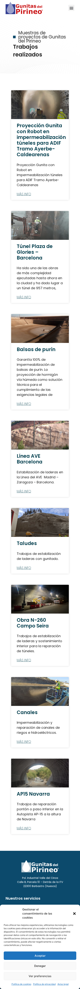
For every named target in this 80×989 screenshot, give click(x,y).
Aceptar (40, 955)
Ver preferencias (40, 976)
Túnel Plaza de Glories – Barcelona (35, 252)
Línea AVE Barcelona (29, 459)
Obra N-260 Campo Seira (33, 623)
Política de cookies (21, 984)
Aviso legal (63, 984)
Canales (27, 712)
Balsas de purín (36, 349)
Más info (24, 194)
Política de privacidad (44, 984)
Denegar (40, 966)
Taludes (27, 543)
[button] (74, 913)
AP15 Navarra (33, 794)
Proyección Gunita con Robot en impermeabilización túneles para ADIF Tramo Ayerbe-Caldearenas (41, 140)
